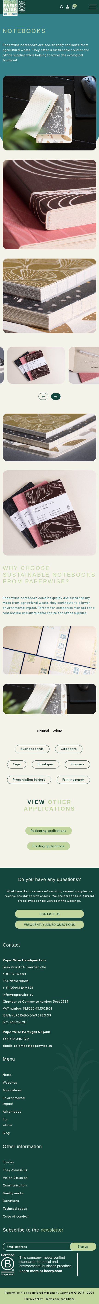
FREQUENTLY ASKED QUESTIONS (49, 925)
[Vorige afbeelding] (43, 396)
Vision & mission (15, 1178)
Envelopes (46, 764)
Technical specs (15, 1208)
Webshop (10, 1082)
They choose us (15, 1170)
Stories (8, 1162)
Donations (11, 1201)
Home (7, 1075)
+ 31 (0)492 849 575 (18, 988)
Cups (17, 764)
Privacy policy (33, 1299)
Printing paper (73, 779)
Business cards (32, 749)
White (57, 730)
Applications (12, 1090)
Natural (43, 730)
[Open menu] (92, 7)
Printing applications (48, 846)
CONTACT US (49, 914)
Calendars (69, 749)
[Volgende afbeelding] (56, 396)
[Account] (67, 7)
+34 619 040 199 (16, 1039)
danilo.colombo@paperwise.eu (27, 1046)
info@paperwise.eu (18, 995)
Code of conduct (16, 1216)
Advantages (12, 1111)
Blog (6, 1133)
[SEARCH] (61, 7)
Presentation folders (29, 779)
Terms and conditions (60, 1299)
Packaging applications (48, 830)
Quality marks (13, 1193)
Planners (77, 764)
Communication (15, 1185)
